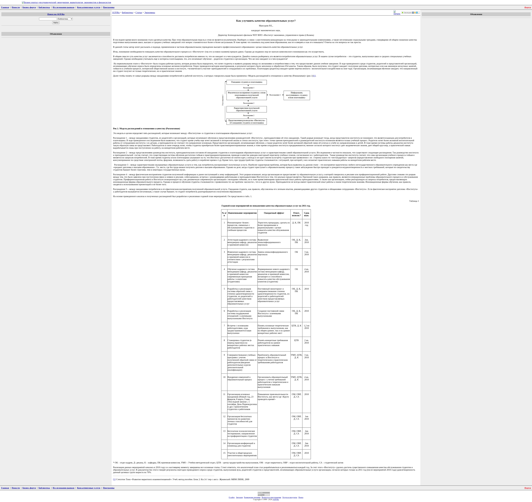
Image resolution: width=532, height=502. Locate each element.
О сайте (232, 497)
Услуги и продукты (289, 497)
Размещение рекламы (252, 497)
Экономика (149, 12)
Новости (16, 7)
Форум (527, 7)
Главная (5, 7)
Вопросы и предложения (271, 497)
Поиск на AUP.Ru (55, 14)
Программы (108, 7)
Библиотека (44, 7)
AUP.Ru (116, 12)
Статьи (138, 12)
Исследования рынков (63, 7)
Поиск (300, 497)
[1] (314, 76)
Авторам (239, 497)
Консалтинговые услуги (88, 7)
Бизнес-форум (29, 7)
